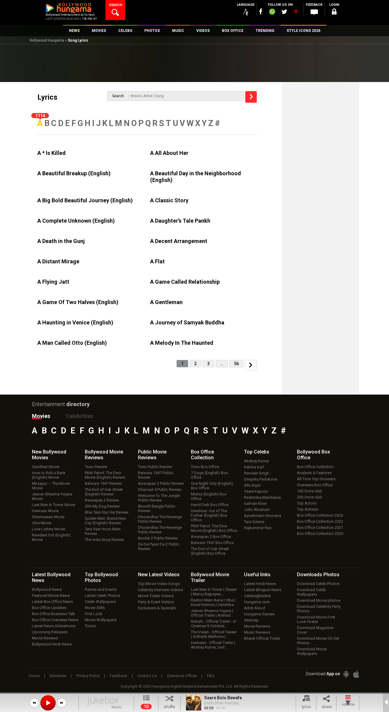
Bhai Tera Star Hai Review (107, 512)
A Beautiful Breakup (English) (74, 173)
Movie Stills (95, 607)
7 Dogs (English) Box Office (209, 475)
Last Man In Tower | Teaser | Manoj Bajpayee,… (214, 591)
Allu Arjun (252, 485)
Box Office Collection (315, 466)
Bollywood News (47, 589)
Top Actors (306, 503)
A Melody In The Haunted (181, 343)
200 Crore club (309, 497)
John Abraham (257, 509)
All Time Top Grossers (316, 479)
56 (236, 363)
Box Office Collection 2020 (320, 533)
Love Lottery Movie (48, 529)
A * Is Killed (51, 153)
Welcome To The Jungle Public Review (159, 497)
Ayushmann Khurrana (262, 515)
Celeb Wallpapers (100, 601)
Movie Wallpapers (100, 620)
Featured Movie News (51, 595)
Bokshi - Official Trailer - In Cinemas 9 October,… (213, 623)
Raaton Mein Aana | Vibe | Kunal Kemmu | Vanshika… (213, 602)
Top (256, 452)
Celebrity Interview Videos (160, 589)
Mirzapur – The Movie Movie (51, 485)
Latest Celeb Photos (102, 595)
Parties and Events (101, 589)
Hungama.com (257, 602)
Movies (41, 416)
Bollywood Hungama (47, 40)
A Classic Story (169, 200)
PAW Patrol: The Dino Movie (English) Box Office (214, 528)
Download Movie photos (318, 600)
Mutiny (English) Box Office (208, 496)
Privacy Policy (88, 675)
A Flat (157, 261)
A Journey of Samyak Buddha (187, 322)
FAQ (210, 675)
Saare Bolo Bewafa (223, 697)
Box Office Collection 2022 (320, 521)
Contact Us (147, 675)
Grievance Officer (182, 675)
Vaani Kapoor (256, 491)
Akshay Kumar (256, 461)
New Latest (159, 574)
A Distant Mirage (58, 261)
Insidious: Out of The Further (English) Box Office (209, 515)
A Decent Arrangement (178, 241)
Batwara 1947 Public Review (155, 475)
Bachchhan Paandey (221, 703)
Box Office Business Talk (53, 613)
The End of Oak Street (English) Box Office (210, 551)
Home (34, 675)
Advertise (58, 675)
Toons (90, 626)
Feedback (118, 675)
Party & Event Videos (156, 602)
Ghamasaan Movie (48, 517)
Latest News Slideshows (53, 626)
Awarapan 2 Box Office (211, 536)
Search (118, 96)
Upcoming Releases (49, 632)
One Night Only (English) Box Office (212, 485)
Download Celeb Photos (318, 583)
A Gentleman (166, 302)
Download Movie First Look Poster (316, 619)
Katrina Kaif (254, 467)
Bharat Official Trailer (262, 638)
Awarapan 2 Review (102, 500)
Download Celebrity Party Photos (319, 608)
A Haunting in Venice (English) (75, 322)
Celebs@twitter (257, 596)
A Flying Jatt (53, 282)
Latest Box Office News (52, 601)
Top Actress (307, 509)
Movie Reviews (45, 638)
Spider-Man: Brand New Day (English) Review (105, 520)
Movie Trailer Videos (156, 596)
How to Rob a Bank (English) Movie (49, 475)
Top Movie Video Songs (159, 583)
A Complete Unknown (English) (76, 220)
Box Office (202, 454)
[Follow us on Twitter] (284, 11)
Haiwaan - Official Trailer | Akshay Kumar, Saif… (213, 644)
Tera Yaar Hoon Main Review (103, 531)
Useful (257, 574)
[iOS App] (356, 674)
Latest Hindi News (260, 583)
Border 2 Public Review (158, 538)
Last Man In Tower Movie (53, 504)
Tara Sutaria (254, 521)
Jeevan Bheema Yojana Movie (52, 496)
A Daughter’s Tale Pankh (180, 220)
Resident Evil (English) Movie (51, 537)
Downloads (318, 574)
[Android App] (346, 674)
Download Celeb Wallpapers (311, 592)
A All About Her (169, 153)
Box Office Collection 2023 (320, 515)
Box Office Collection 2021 (320, 527)
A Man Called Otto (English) (72, 343)
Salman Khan (255, 503)
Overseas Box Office (314, 485)
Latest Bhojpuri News (262, 589)
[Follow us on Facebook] (261, 11)
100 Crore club (309, 491)
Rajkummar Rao (258, 527)
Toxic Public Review (155, 466)
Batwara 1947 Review (103, 483)
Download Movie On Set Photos (318, 640)
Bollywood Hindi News (52, 644)
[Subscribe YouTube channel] (295, 12)
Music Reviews (257, 632)
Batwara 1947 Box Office (212, 542)
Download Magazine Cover (315, 630)
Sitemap (251, 620)
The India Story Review (104, 539)
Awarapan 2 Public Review (161, 483)
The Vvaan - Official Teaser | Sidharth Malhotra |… (214, 634)
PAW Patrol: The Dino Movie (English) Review (105, 475)
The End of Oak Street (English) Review (104, 491)
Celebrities (79, 416)
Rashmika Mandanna (262, 497)
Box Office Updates (49, 607)
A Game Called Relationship (185, 282)
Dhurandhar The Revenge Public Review (160, 519)
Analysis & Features (314, 473)
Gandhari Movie (45, 466)
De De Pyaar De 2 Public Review (158, 546)
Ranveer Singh (256, 473)
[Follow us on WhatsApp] (272, 12)
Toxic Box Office (205, 466)
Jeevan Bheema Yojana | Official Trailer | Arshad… (212, 613)
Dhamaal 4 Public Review (159, 489)
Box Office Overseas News (55, 620)
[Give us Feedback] (314, 12)
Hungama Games (259, 614)
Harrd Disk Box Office (210, 504)
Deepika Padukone (260, 479)
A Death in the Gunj (61, 241)
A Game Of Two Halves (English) (78, 302)
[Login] (334, 13)
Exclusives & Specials (157, 608)
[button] (34, 702)
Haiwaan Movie (45, 510)
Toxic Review (96, 466)
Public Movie (152, 454)
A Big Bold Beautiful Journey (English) (85, 200)
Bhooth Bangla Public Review (156, 508)
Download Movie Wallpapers (312, 651)
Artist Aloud (254, 608)
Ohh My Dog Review (102, 506)
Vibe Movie (41, 523)
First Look (93, 613)
